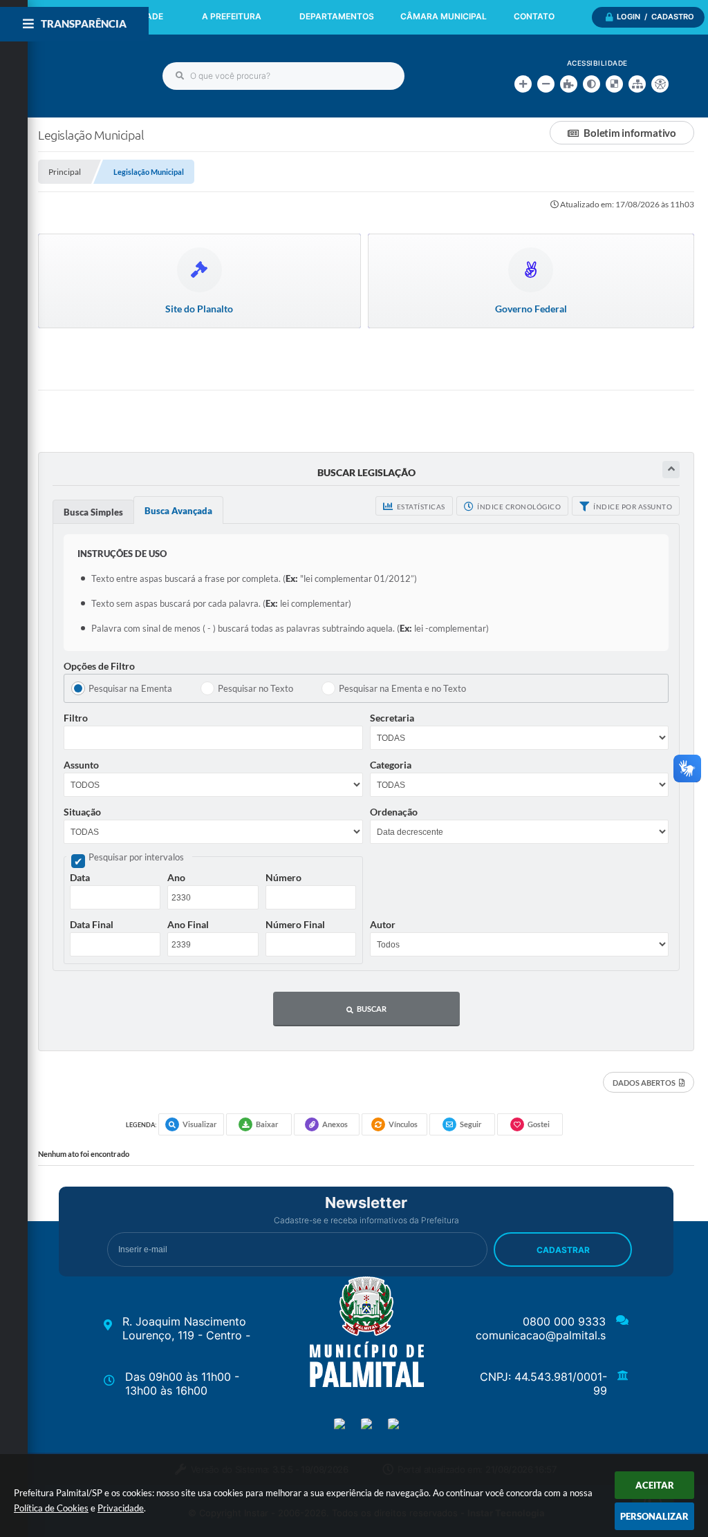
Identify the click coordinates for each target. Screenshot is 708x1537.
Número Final (295, 924)
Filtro (76, 718)
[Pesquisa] (179, 76)
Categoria (390, 765)
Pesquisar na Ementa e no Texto (402, 688)
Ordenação (394, 812)
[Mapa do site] (637, 84)
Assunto (81, 765)
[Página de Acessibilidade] (660, 84)
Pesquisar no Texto (255, 688)
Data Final (91, 924)
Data (80, 877)
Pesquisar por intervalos (136, 856)
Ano (176, 877)
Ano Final (188, 924)
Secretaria (392, 718)
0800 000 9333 (564, 1321)
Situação (82, 812)
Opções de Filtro (99, 666)
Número (283, 877)
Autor (382, 924)
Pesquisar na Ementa (130, 688)
